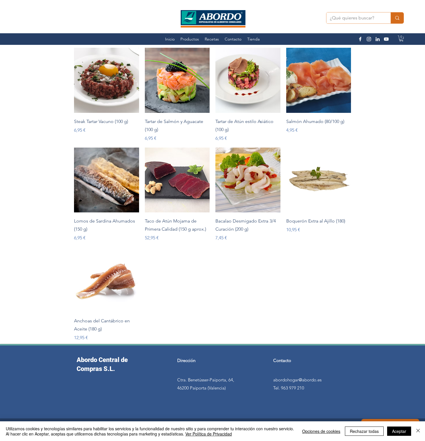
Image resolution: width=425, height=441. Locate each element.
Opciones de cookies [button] (321, 431)
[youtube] (386, 39)
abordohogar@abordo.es (297, 380)
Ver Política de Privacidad (208, 434)
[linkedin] (377, 39)
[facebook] (360, 39)
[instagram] (369, 39)
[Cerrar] (418, 431)
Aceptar (399, 431)
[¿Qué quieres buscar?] (397, 17)
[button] (401, 38)
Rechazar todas (364, 431)
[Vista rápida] (106, 80)
